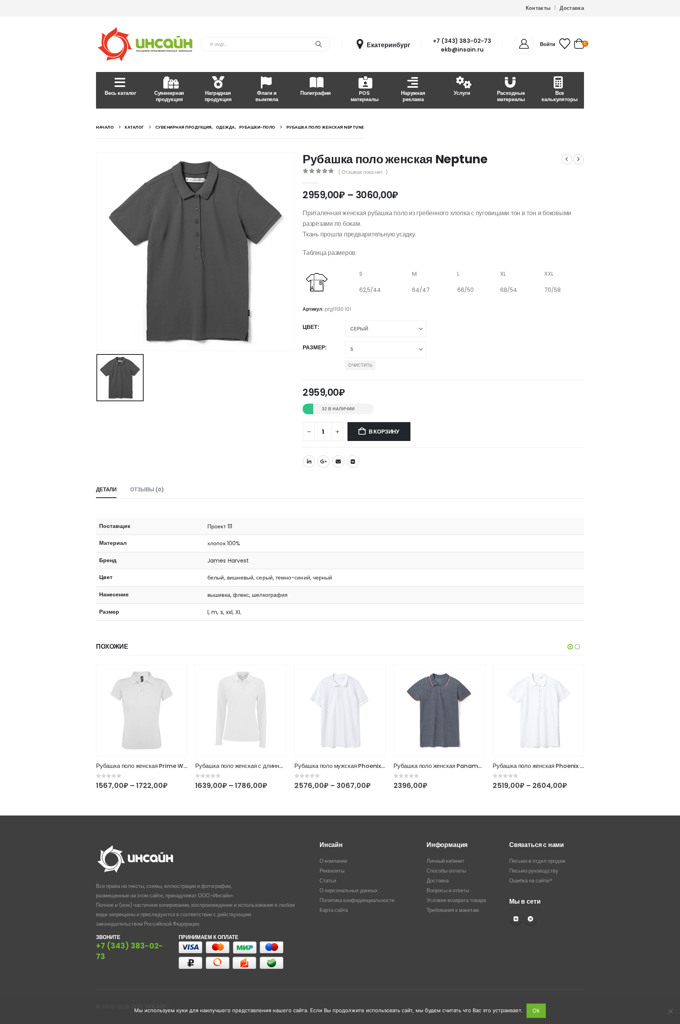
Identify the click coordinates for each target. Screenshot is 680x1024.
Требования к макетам (453, 910)
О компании (333, 861)
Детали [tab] (106, 489)
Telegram (530, 919)
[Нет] (670, 1011)
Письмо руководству (533, 871)
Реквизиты (332, 871)
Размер (314, 347)
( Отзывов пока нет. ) (363, 172)
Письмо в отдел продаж (537, 861)
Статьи (328, 880)
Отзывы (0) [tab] (147, 489)
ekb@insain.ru (462, 50)
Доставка (572, 8)
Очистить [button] (360, 365)
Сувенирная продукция (169, 96)
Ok (536, 1010)
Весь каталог (120, 93)
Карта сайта (334, 910)
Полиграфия (315, 93)
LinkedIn (309, 461)
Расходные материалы (511, 96)
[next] (578, 159)
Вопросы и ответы (448, 890)
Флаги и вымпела (266, 96)
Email (338, 461)
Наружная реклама (413, 96)
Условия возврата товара (456, 900)
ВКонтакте (353, 461)
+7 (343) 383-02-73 (462, 41)
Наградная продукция (218, 96)
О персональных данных (349, 890)
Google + (323, 461)
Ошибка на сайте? (530, 880)
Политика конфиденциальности (357, 900)
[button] (570, 646)
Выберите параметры (185, 678)
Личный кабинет (445, 861)
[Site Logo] (145, 44)
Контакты (538, 8)
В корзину (384, 431)
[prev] (566, 159)
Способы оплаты (446, 871)
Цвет (310, 327)
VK (516, 919)
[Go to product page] (153, 710)
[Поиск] (319, 44)
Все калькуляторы (559, 96)
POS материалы (365, 96)
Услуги (462, 93)
